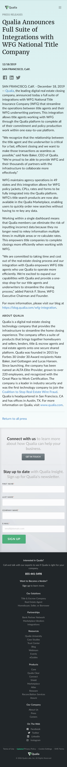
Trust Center (33, 643)
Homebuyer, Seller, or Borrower (33, 606)
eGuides (34, 657)
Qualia (9, 91)
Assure (33, 698)
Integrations (33, 624)
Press (33, 713)
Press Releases (12, 14)
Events (33, 654)
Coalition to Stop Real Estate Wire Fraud (29, 392)
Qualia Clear (33, 673)
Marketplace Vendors (33, 621)
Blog (33, 647)
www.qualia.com (51, 405)
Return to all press (14, 418)
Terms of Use (8, 749)
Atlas (33, 687)
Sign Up (14, 539)
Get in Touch (33, 457)
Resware (33, 691)
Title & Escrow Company (33, 598)
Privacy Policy (26, 749)
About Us (33, 710)
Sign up (26, 586)
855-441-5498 (33, 574)
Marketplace (33, 684)
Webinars (33, 650)
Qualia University (33, 636)
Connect (33, 677)
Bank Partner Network (33, 617)
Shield (34, 680)
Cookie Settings (45, 749)
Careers (33, 717)
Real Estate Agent (33, 602)
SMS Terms (59, 749)
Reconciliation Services (33, 694)
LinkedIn (35, 737)
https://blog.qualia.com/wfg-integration (29, 307)
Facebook (35, 729)
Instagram (35, 740)
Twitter (35, 733)
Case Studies (33, 640)
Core (33, 670)
